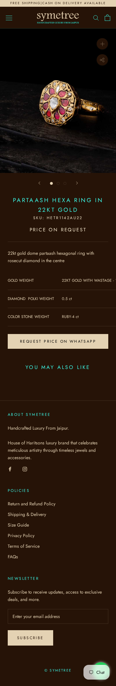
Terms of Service (24, 546)
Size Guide (18, 525)
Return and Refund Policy (31, 504)
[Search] (96, 17)
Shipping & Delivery (27, 514)
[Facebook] (10, 468)
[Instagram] (25, 468)
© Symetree (58, 670)
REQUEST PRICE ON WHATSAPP (58, 341)
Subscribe (30, 638)
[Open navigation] (9, 17)
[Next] (77, 183)
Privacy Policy (21, 535)
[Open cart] (107, 17)
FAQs (13, 556)
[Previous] (39, 183)
